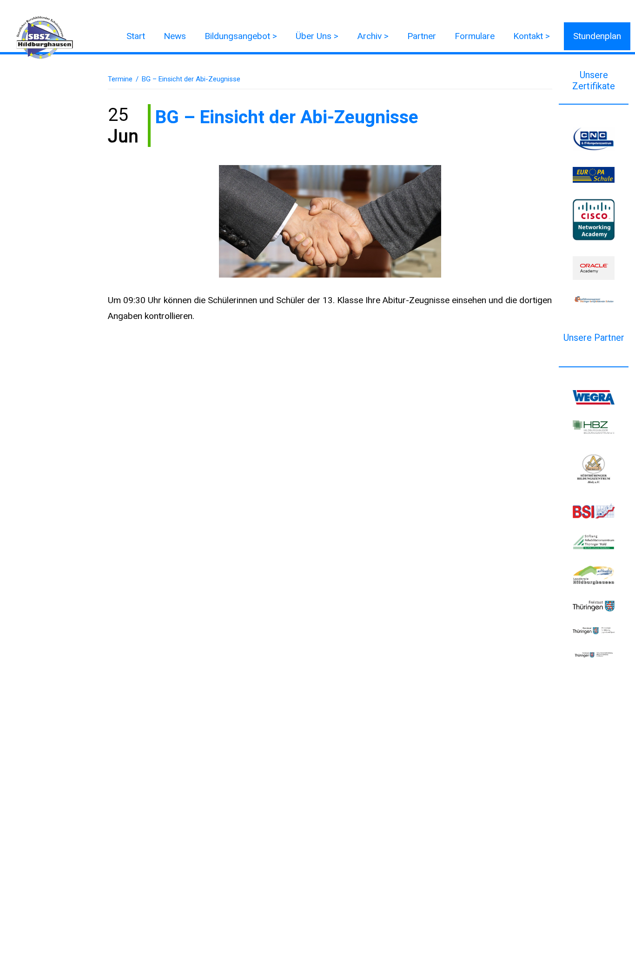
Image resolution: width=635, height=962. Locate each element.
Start (135, 36)
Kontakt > (531, 36)
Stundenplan (597, 36)
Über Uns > (317, 36)
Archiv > (373, 36)
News (175, 36)
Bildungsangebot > (241, 36)
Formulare (475, 36)
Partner (421, 36)
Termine (120, 79)
